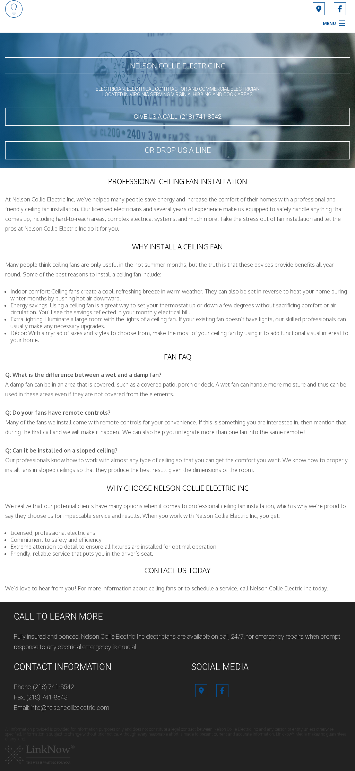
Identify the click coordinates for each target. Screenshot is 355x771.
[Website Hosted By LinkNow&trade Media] (40, 754)
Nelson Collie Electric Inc (177, 65)
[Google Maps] (319, 9)
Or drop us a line (178, 150)
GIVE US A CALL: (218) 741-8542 (178, 116)
